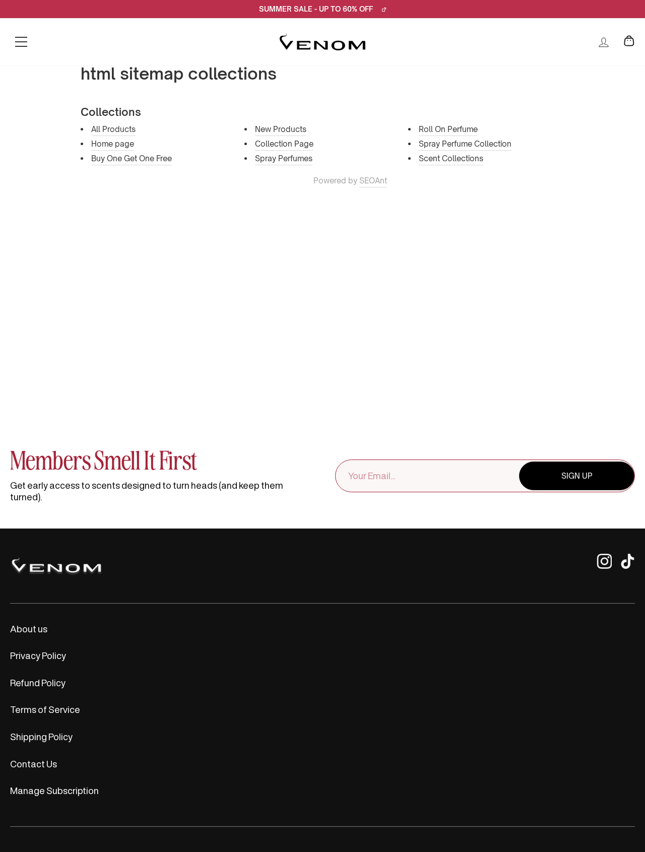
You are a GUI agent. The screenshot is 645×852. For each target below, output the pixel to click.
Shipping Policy (41, 736)
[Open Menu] (21, 42)
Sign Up (577, 476)
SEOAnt (373, 180)
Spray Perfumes (283, 158)
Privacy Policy (38, 655)
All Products (113, 129)
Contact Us (33, 763)
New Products (280, 129)
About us (28, 628)
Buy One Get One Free (131, 158)
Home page (112, 144)
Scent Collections (451, 158)
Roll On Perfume (448, 129)
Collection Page (284, 144)
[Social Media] (604, 566)
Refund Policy (38, 682)
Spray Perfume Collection (465, 144)
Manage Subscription (54, 790)
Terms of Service (45, 709)
